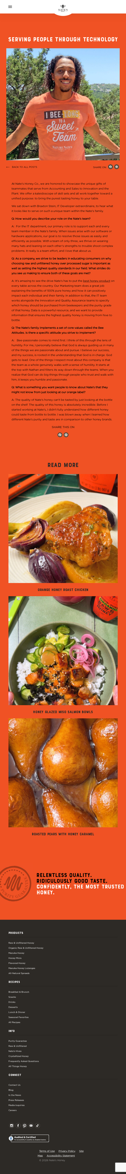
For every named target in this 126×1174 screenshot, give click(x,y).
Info (11, 1031)
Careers (12, 1110)
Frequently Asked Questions (23, 1061)
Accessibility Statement (61, 1155)
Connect (14, 1075)
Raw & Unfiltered (17, 1046)
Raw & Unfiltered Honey (21, 943)
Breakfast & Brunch (18, 992)
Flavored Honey (16, 963)
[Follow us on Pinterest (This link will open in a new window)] (66, 435)
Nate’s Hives (15, 1051)
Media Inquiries (16, 1105)
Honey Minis (15, 958)
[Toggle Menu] (10, 7)
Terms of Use (47, 1151)
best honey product (96, 280)
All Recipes (14, 1022)
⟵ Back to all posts (21, 167)
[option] (63, 533)
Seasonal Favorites (18, 1017)
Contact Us (14, 1085)
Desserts (13, 1007)
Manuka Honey (16, 953)
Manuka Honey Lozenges (21, 968)
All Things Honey (17, 1066)
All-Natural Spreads (19, 973)
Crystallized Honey (18, 1056)
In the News (14, 1095)
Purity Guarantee (17, 1041)
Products (15, 933)
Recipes (14, 982)
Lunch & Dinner (16, 1012)
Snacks (12, 997)
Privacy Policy (67, 1151)
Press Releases (16, 1100)
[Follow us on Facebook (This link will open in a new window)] (60, 435)
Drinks (11, 1002)
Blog (10, 1090)
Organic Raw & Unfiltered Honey (25, 948)
